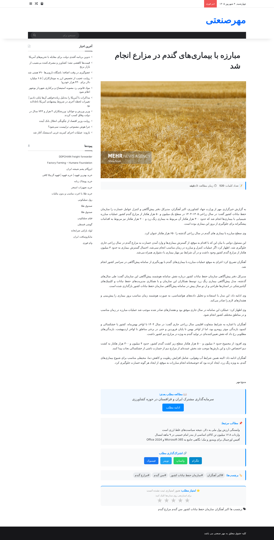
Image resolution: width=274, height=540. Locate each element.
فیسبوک (151, 460)
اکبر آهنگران (222, 509)
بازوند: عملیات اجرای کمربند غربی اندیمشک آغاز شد (61, 132)
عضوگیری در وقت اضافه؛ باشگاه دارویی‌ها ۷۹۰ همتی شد (59, 72)
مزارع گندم (164, 509)
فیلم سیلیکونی (85, 218)
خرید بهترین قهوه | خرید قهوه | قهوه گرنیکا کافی (67, 175)
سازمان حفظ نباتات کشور (198, 509)
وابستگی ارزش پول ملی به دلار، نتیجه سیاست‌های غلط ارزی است (201, 430)
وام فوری (87, 242)
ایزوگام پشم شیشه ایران (79, 168)
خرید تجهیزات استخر (81, 187)
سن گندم (177, 509)
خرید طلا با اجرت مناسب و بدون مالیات (72, 193)
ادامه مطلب (173, 407)
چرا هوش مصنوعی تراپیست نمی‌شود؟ (69, 126)
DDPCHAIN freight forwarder (75, 156)
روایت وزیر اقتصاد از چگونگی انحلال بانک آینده (64, 120)
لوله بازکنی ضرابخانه (81, 230)
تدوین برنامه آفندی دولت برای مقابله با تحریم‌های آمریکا (59, 56)
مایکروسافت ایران (82, 236)
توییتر (166, 460)
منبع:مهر (241, 382)
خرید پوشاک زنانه (83, 181)
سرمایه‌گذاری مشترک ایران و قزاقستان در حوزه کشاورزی (173, 399)
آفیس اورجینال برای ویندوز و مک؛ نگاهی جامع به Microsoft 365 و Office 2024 (193, 439)
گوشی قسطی (85, 224)
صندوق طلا (86, 205)
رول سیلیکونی (85, 199)
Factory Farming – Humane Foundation (69, 162)
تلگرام (195, 460)
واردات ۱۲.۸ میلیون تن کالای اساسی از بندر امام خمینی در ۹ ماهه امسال (197, 434)
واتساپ (180, 460)
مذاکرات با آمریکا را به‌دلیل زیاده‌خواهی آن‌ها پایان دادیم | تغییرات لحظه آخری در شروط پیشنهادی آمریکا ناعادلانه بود (59, 101)
